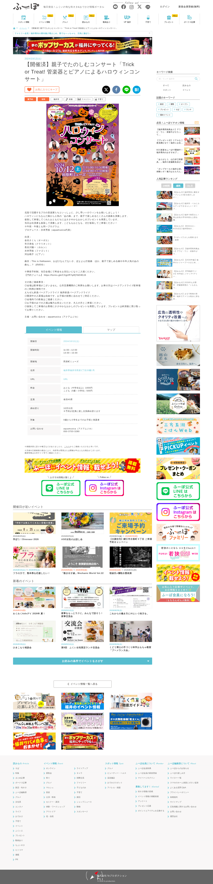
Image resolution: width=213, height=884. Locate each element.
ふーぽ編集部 (21, 792)
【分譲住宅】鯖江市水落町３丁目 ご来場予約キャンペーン (131, 540)
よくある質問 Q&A (178, 787)
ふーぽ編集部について (182, 763)
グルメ (65, 22)
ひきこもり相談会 (22, 647)
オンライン (50, 768)
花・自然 (50, 816)
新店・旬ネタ (21, 787)
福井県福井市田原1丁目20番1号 (79, 370)
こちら (67, 447)
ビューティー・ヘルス (116, 773)
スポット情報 (114, 763)
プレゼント (169, 22)
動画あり (106, 22)
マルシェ (50, 787)
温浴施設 (111, 778)
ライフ (18, 811)
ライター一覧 (175, 778)
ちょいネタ (20, 845)
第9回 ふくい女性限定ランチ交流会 (80, 647)
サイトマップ (175, 802)
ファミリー (86, 99)
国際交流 (80, 778)
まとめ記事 (20, 778)
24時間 (166, 185)
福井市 (56, 99)
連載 (17, 855)
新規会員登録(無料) (189, 6)
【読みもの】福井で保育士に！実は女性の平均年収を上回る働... (186, 217)
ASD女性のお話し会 (72, 539)
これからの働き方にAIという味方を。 (129, 613)
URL (65, 379)
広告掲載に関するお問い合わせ (183, 807)
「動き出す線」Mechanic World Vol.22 (82, 573)
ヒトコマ (19, 850)
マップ (111, 329)
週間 (178, 185)
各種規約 (174, 797)
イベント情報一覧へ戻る (84, 684)
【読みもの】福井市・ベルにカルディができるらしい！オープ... (186, 206)
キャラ (79, 773)
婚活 (78, 797)
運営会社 (174, 816)
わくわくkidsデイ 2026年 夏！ (29, 613)
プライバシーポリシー (179, 792)
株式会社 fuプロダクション (112, 875)
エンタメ (19, 807)
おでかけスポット (114, 783)
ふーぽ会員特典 (144, 768)
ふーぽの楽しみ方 (177, 773)
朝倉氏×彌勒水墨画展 (121, 573)
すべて (166, 85)
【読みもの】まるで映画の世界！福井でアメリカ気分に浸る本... (186, 296)
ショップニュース (84, 802)
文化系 (18, 802)
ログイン (165, 6)
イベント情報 (54, 329)
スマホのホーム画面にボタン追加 (184, 783)
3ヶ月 (190, 185)
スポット (23, 22)
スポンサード (82, 811)
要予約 (30, 99)
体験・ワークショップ (55, 807)
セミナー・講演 (52, 802)
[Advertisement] (178, 49)
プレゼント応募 (144, 806)
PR (16, 859)
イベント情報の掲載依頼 (148, 796)
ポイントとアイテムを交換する (151, 811)
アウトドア (50, 811)
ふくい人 (19, 831)
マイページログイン (146, 778)
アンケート (142, 801)
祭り (48, 778)
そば (17, 768)
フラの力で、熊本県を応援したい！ (31, 573)
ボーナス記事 (189, 22)
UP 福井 (127, 22)
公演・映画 (50, 797)
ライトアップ (82, 768)
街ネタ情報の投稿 (145, 791)
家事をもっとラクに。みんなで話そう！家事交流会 (82, 614)
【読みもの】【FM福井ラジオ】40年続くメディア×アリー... (185, 273)
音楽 (71, 99)
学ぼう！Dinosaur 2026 (26, 539)
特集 (17, 773)
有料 (43, 99)
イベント (44, 22)
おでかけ (19, 816)
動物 (78, 807)
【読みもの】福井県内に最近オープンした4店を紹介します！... (186, 194)
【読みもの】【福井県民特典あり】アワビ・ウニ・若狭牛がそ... (186, 251)
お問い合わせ (175, 811)
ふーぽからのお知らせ (179, 768)
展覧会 (49, 773)
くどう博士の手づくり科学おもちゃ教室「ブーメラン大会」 (130, 648)
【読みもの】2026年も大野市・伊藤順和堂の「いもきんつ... (185, 285)
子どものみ (81, 787)
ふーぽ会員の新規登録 (147, 773)
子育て (148, 22)
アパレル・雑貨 (114, 787)
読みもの (86, 22)
